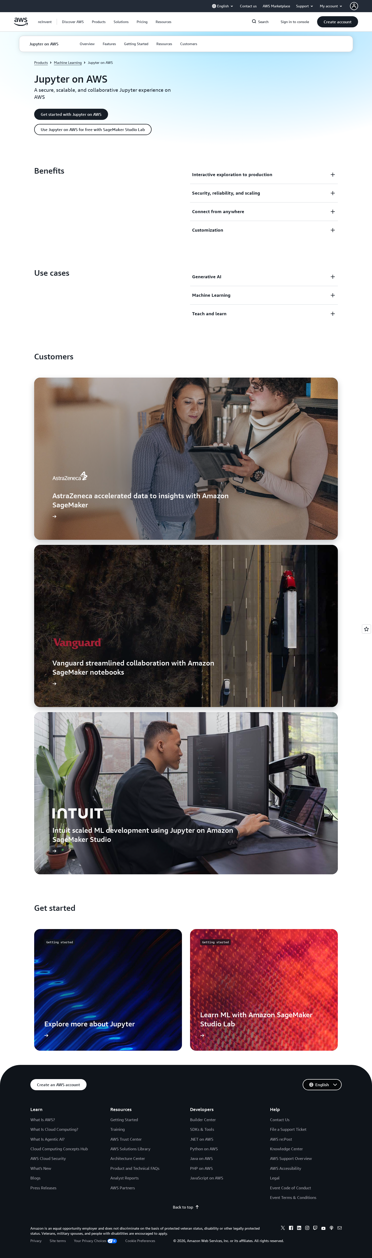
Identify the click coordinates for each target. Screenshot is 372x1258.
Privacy (36, 1240)
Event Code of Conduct (290, 1187)
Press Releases (43, 1187)
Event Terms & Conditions (293, 1197)
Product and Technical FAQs (134, 1168)
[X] (283, 1228)
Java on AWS (201, 1158)
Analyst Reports (124, 1177)
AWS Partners (122, 1187)
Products (41, 62)
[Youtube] (323, 1228)
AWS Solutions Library (130, 1148)
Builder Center (203, 1119)
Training (117, 1129)
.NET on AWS (201, 1139)
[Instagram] (307, 1228)
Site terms (58, 1240)
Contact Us (280, 1119)
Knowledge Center (286, 1148)
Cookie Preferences (140, 1240)
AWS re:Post (281, 1139)
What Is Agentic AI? (47, 1139)
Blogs (35, 1177)
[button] (73, 21)
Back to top (183, 1207)
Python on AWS (204, 1148)
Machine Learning (68, 62)
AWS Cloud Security (48, 1158)
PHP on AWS (201, 1168)
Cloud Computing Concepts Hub (59, 1148)
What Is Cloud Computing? (54, 1129)
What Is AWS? (42, 1119)
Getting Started (124, 1119)
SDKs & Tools (202, 1129)
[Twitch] (315, 1228)
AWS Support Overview (291, 1158)
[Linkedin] (299, 1228)
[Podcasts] (331, 1228)
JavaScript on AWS (206, 1177)
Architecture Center (127, 1158)
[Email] (340, 1228)
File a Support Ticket (288, 1129)
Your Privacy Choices (90, 1240)
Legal (275, 1177)
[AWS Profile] (354, 6)
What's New (40, 1168)
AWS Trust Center (126, 1139)
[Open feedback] (366, 629)
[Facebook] (291, 1228)
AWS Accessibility (285, 1168)
